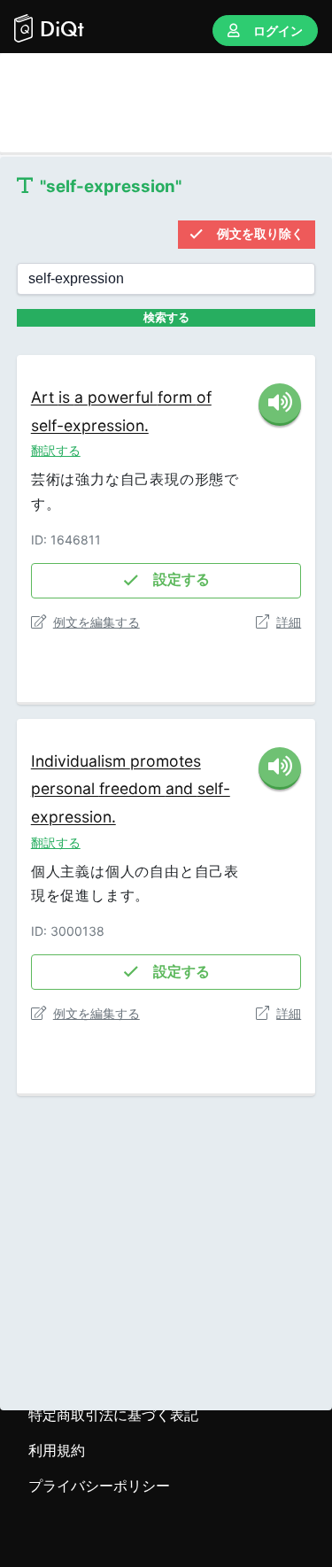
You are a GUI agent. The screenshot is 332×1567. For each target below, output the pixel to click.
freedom (132, 788)
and (181, 788)
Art (44, 397)
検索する (166, 317)
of (204, 397)
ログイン (278, 30)
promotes (165, 761)
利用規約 (56, 1450)
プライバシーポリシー (99, 1485)
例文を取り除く (260, 234)
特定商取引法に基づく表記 (113, 1415)
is (66, 397)
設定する (181, 579)
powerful (123, 397)
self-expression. (90, 425)
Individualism (80, 761)
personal (65, 788)
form (177, 397)
